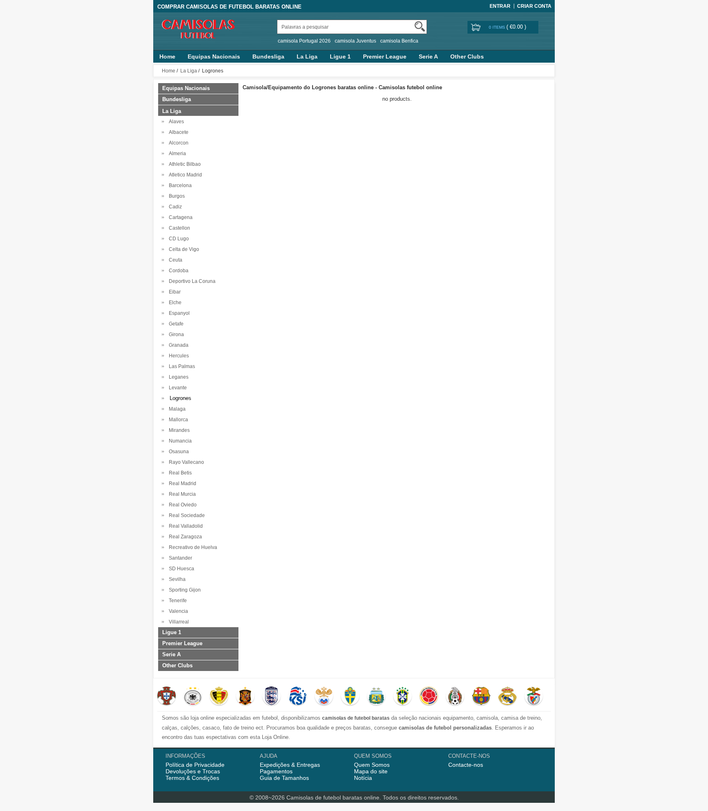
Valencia (177, 611)
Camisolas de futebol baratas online (332, 797)
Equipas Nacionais (214, 56)
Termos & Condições (192, 778)
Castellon (178, 228)
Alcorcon (177, 143)
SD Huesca (180, 569)
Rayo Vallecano (185, 462)
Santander (179, 558)
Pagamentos (276, 771)
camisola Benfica (399, 41)
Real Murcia (181, 494)
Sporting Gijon (183, 590)
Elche (174, 302)
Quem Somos (372, 764)
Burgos (175, 196)
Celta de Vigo (182, 249)
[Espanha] (245, 697)
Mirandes (178, 430)
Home (167, 56)
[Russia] (324, 697)
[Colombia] (429, 697)
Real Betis (179, 473)
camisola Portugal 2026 (304, 41)
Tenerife (176, 600)
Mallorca (177, 419)
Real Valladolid (184, 526)
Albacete (177, 132)
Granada (177, 345)
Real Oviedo (181, 505)
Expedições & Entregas (290, 764)
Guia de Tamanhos (284, 778)
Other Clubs (467, 56)
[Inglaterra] (271, 697)
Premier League (384, 56)
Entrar (500, 6)
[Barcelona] (481, 697)
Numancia (179, 441)
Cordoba (177, 270)
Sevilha (176, 579)
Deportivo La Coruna (191, 281)
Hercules (177, 356)
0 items (497, 27)
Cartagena (179, 217)
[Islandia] (297, 697)
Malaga (176, 409)
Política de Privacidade (195, 764)
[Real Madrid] (507, 697)
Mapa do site (371, 771)
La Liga (307, 56)
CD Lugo (177, 239)
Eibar (173, 292)
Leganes (177, 377)
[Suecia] (350, 697)
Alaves (175, 121)
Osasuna (177, 451)
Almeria (176, 153)
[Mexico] (455, 697)
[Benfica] (533, 697)
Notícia (363, 778)
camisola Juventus (355, 41)
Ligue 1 (340, 56)
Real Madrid (181, 483)
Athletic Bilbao (183, 164)
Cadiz (174, 207)
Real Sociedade (185, 515)
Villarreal (177, 622)
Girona (175, 334)
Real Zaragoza (184, 537)
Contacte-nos (465, 764)
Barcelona (179, 185)
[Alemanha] (193, 697)
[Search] (420, 26)
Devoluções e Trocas (193, 771)
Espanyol (178, 313)
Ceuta (174, 260)
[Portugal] (166, 697)
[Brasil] (402, 697)
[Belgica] (219, 697)
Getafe (175, 324)
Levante (176, 388)
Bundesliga (268, 56)
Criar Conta (534, 6)
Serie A (428, 56)
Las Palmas (180, 366)
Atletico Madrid (184, 175)
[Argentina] (376, 697)
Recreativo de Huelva (191, 547)
